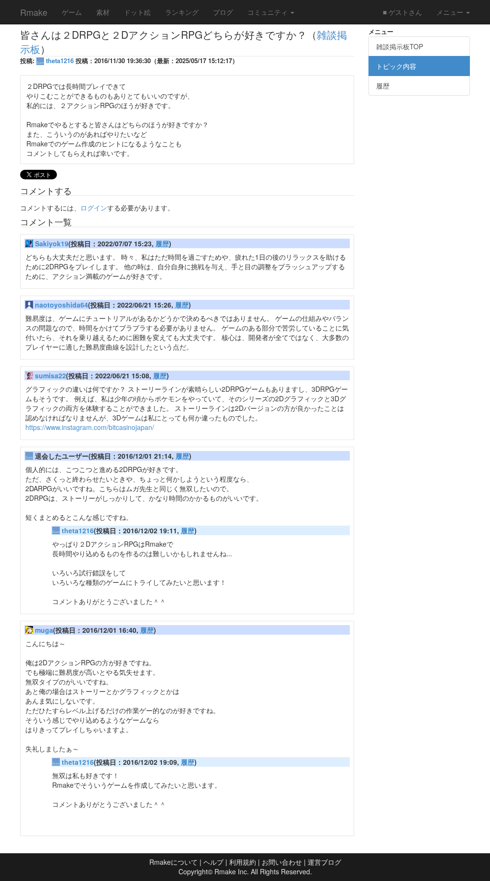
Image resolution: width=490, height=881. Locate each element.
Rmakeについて (173, 862)
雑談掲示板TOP (399, 46)
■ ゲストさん (402, 12)
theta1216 (60, 60)
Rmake (33, 12)
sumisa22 (50, 375)
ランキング (182, 12)
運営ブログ (324, 862)
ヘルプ (213, 862)
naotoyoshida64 (61, 304)
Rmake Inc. (231, 871)
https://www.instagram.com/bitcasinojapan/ (89, 427)
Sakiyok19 (51, 243)
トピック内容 (396, 66)
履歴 (162, 243)
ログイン (93, 207)
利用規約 (242, 862)
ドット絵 (137, 12)
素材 (103, 12)
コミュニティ (268, 12)
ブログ (223, 12)
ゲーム (72, 12)
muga (44, 630)
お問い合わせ (282, 862)
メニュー (450, 12)
